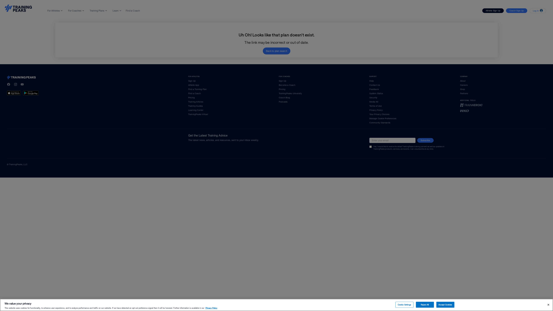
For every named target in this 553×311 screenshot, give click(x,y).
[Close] (548, 304)
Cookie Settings (404, 305)
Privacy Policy (211, 308)
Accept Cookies (445, 305)
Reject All (425, 305)
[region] (276, 305)
